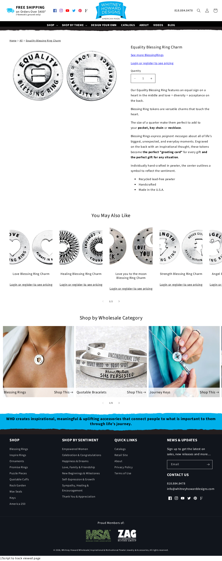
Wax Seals (16, 492)
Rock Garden (18, 485)
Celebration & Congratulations (81, 455)
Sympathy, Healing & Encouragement (75, 488)
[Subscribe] (208, 464)
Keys (13, 498)
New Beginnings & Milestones (81, 473)
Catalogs (120, 449)
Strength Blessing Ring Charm (181, 274)
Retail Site (121, 455)
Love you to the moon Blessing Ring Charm (131, 276)
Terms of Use (122, 473)
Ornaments (17, 461)
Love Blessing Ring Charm (31, 274)
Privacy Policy (123, 467)
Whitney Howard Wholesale (75, 550)
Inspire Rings (18, 455)
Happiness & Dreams (75, 461)
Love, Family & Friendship (78, 467)
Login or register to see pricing (152, 63)
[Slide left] (103, 301)
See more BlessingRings (147, 55)
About (118, 461)
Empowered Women (75, 449)
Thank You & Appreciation (78, 497)
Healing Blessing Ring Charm (81, 274)
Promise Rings (19, 467)
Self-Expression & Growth (78, 479)
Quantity (136, 71)
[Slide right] (119, 301)
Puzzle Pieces (18, 473)
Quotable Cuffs (19, 479)
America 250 (17, 504)
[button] (52, 25)
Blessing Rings (19, 449)
